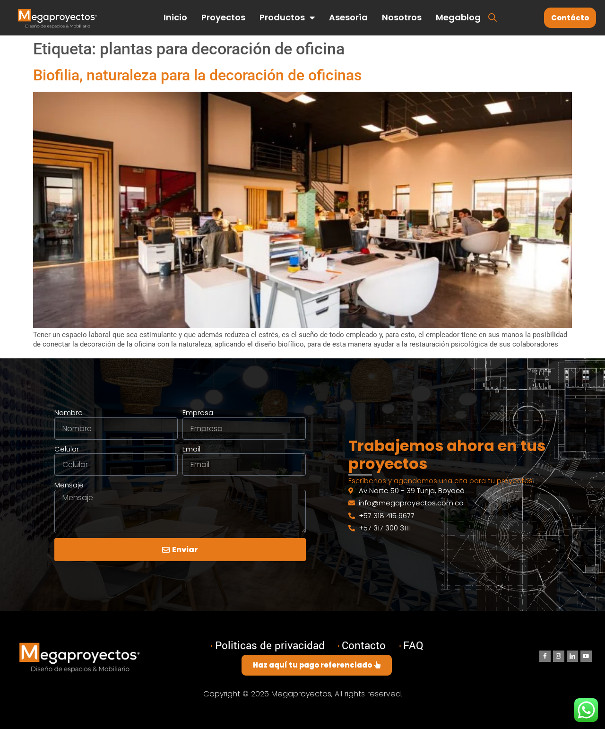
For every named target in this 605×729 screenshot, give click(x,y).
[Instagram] (558, 656)
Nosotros (402, 17)
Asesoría (348, 17)
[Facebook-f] (545, 656)
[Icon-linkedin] (572, 656)
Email (191, 449)
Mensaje (69, 485)
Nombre (68, 412)
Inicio (175, 17)
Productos (282, 17)
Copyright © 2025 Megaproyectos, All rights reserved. (302, 693)
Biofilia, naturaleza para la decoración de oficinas (197, 75)
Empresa (197, 412)
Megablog (458, 17)
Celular (66, 449)
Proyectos (223, 17)
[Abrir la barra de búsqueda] (492, 16)
